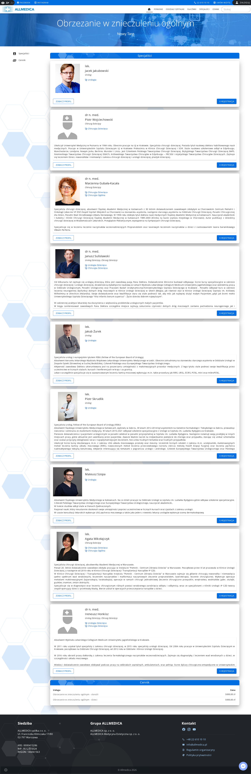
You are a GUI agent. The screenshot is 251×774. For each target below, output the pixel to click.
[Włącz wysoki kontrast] (3, 3)
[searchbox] (235, 9)
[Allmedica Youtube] (194, 729)
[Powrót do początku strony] (5, 769)
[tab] (149, 9)
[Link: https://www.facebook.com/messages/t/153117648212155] (243, 766)
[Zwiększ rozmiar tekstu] (7, 3)
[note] (144, 694)
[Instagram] (189, 729)
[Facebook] (183, 729)
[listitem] (26, 53)
